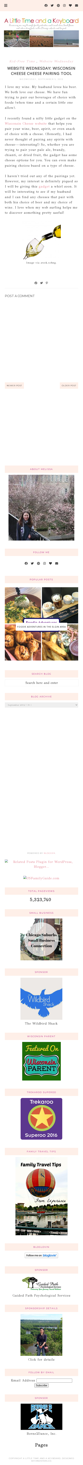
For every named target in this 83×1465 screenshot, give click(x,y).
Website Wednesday (56, 61)
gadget (44, 186)
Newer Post (14, 385)
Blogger (49, 853)
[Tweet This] (42, 283)
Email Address (23, 1380)
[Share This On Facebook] (36, 283)
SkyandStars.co (41, 1461)
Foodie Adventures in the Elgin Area (41, 626)
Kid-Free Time (22, 61)
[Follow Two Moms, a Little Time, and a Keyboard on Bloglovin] (41, 1257)
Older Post (69, 385)
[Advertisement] (41, 432)
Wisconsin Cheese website (26, 123)
